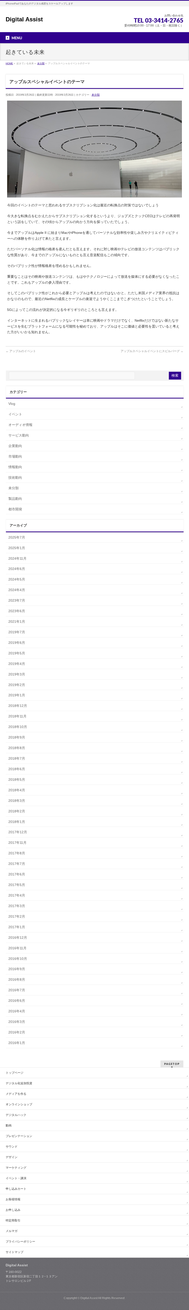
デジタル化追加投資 (19, 1083)
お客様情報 (13, 1199)
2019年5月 (16, 653)
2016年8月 (16, 979)
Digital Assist (24, 19)
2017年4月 (16, 895)
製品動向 (15, 499)
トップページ (14, 1072)
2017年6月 (16, 874)
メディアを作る (16, 1094)
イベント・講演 (16, 1178)
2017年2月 (16, 916)
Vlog (11, 404)
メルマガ (11, 1231)
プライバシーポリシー (20, 1241)
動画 (9, 1125)
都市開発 (15, 509)
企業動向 (15, 446)
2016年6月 (16, 1001)
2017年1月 (16, 927)
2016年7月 (16, 990)
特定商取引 (13, 1220)
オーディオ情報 (20, 425)
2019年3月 (16, 674)
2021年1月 (16, 621)
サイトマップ (14, 1252)
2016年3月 (16, 1022)
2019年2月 (16, 685)
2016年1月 (16, 1043)
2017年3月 (16, 906)
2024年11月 (17, 558)
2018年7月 (16, 758)
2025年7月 (16, 537)
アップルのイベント (21, 351)
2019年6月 (16, 643)
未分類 (96, 94)
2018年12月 (17, 706)
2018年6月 (16, 769)
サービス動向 (18, 435)
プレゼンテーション (19, 1136)
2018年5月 (16, 779)
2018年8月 (16, 748)
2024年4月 (16, 590)
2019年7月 (16, 632)
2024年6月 (16, 569)
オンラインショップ (19, 1104)
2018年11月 (17, 716)
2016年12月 (17, 937)
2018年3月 (16, 801)
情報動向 (15, 467)
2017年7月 (16, 864)
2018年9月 (16, 737)
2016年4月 (16, 1011)
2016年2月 (16, 1032)
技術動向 (15, 477)
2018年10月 (17, 727)
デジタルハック (16, 1115)
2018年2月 (16, 811)
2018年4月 (16, 790)
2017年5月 (16, 885)
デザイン (11, 1157)
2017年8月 (16, 853)
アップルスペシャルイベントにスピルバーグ (152, 351)
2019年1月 (16, 695)
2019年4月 (16, 664)
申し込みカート (16, 1189)
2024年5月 (16, 579)
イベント (15, 414)
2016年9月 (16, 969)
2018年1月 (16, 822)
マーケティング (16, 1167)
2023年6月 (16, 611)
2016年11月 (17, 948)
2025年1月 (16, 548)
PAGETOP (172, 1063)
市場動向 (15, 456)
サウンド (11, 1146)
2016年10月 (17, 959)
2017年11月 (17, 843)
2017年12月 (17, 832)
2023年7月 (16, 600)
